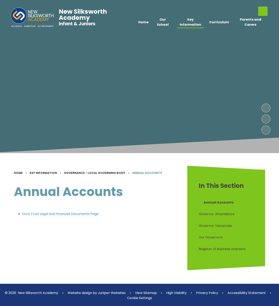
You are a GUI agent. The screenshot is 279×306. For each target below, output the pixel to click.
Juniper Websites (111, 292)
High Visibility (176, 292)
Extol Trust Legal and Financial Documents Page (60, 213)
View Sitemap (146, 292)
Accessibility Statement (247, 292)
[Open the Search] (263, 11)
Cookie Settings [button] (139, 298)
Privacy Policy (207, 292)
